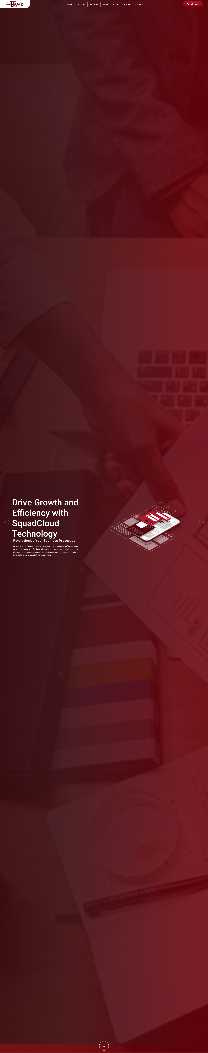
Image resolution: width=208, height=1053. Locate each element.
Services (81, 4)
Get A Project (193, 4)
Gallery (116, 4)
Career (127, 4)
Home (69, 4)
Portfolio (94, 4)
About (105, 4)
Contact (139, 4)
